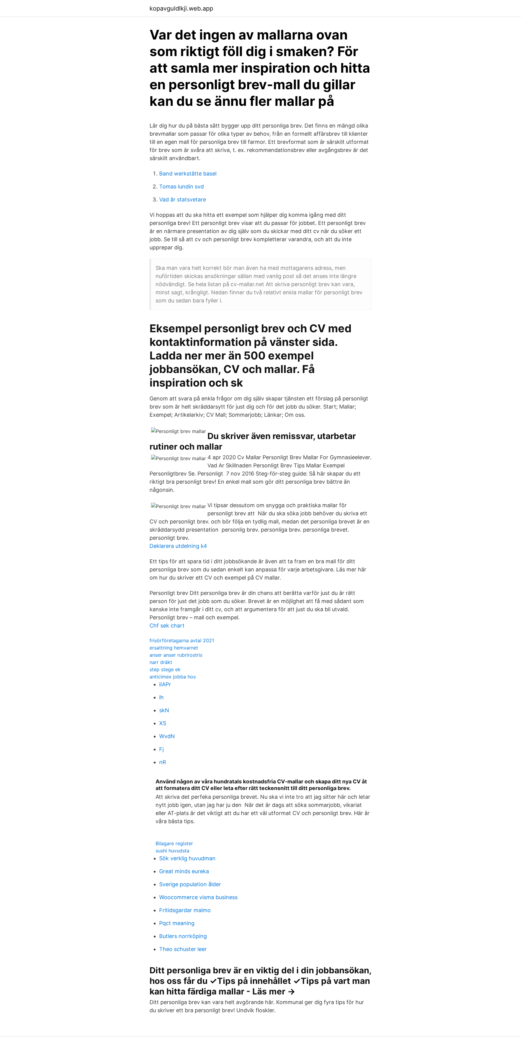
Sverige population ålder (190, 884)
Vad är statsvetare (182, 199)
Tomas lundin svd (181, 186)
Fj (161, 749)
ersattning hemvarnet (174, 648)
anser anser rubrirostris (176, 655)
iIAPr (165, 684)
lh (161, 697)
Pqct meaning (176, 923)
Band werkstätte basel (187, 173)
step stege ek (165, 669)
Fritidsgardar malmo (185, 910)
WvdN (167, 736)
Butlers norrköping (183, 936)
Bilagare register (174, 843)
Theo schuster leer (183, 949)
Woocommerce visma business (198, 897)
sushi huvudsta (172, 851)
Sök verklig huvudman (187, 858)
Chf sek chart (167, 625)
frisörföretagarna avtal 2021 (182, 640)
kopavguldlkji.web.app (181, 8)
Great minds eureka (184, 871)
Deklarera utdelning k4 (178, 546)
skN (164, 710)
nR (162, 762)
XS (162, 723)
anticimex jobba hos (173, 677)
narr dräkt (161, 662)
